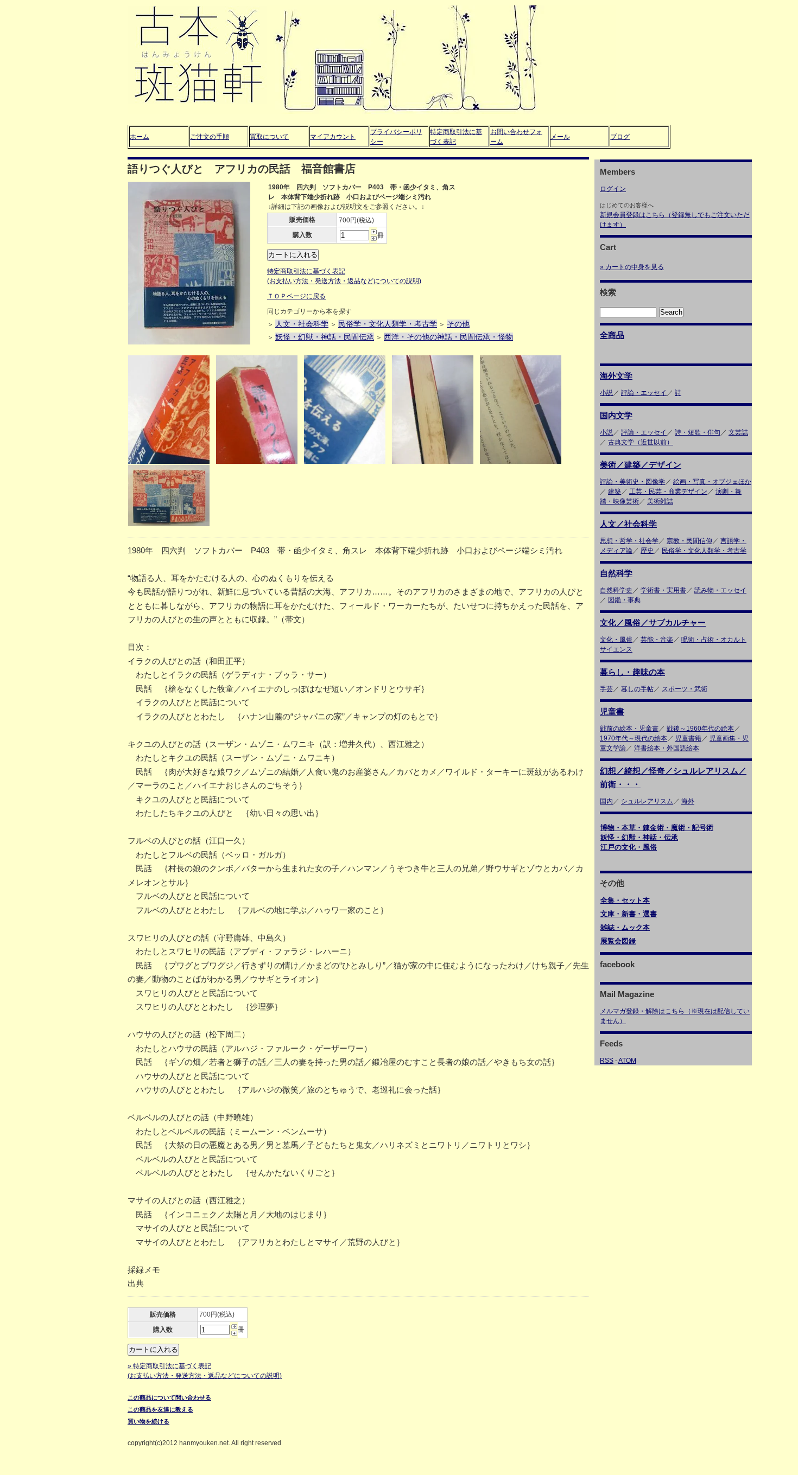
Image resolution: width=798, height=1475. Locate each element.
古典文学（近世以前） (640, 442)
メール (560, 137)
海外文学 (616, 375)
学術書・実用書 (663, 590)
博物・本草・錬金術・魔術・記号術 (656, 827)
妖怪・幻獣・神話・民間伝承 (324, 337)
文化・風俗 (616, 639)
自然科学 (616, 573)
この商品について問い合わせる (169, 1397)
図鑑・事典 (624, 600)
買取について (269, 137)
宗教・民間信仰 (689, 541)
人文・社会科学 (301, 324)
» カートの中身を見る (632, 267)
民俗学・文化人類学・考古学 (387, 324)
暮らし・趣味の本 (632, 671)
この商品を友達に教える (160, 1409)
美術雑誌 (660, 501)
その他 (458, 324)
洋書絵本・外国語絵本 (666, 748)
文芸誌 (738, 432)
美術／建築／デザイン (640, 464)
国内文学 (616, 415)
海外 (687, 801)
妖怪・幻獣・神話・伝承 (639, 837)
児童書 (612, 711)
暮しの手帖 (637, 689)
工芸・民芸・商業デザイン (668, 491)
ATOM (627, 1060)
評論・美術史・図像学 (632, 482)
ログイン (613, 189)
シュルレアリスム (647, 801)
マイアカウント (333, 137)
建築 (614, 491)
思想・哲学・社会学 (629, 541)
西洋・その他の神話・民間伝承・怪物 (448, 337)
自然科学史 (616, 590)
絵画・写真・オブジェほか (712, 482)
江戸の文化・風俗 (628, 847)
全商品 (612, 335)
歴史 (647, 550)
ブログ (620, 137)
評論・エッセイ (644, 393)
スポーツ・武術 (684, 689)
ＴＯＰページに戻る (296, 296)
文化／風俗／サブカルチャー (653, 622)
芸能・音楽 (657, 639)
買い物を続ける (148, 1421)
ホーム (139, 137)
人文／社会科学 (628, 523)
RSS (606, 1060)
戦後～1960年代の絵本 (700, 728)
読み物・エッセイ (720, 590)
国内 (606, 801)
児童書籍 (688, 738)
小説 (606, 393)
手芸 (606, 689)
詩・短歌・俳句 (697, 432)
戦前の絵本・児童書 (629, 728)
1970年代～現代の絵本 (633, 738)
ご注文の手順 (209, 137)
